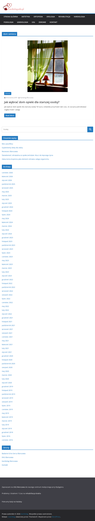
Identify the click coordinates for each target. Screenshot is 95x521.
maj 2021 (5, 341)
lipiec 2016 (6, 436)
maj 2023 (5, 260)
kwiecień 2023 (7, 264)
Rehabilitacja (64, 17)
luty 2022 (5, 310)
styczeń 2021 (7, 352)
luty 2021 (5, 348)
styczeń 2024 (7, 234)
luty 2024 (5, 230)
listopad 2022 (7, 283)
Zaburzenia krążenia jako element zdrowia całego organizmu (25, 159)
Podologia (8, 22)
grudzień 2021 (7, 318)
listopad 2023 (7, 241)
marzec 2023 (7, 268)
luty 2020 (5, 379)
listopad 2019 (7, 390)
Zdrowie (42, 22)
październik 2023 (8, 245)
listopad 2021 (7, 321)
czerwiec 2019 (7, 409)
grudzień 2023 (7, 237)
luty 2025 (5, 199)
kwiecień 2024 (7, 222)
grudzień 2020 (7, 356)
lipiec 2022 (6, 299)
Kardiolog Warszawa (26, 98)
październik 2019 (8, 394)
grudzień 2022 (7, 279)
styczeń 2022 (7, 314)
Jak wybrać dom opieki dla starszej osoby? (31, 102)
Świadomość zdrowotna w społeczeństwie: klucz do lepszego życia (27, 155)
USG (33, 22)
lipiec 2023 (6, 253)
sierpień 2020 (7, 367)
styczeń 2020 (7, 383)
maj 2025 (5, 192)
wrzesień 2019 (7, 398)
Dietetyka (26, 17)
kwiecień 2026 (7, 176)
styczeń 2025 (7, 203)
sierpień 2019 (7, 402)
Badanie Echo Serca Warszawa (13, 453)
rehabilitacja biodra (33, 493)
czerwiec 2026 (7, 173)
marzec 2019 (7, 421)
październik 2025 (8, 184)
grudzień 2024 (7, 207)
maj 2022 (5, 306)
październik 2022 (8, 287)
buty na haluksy (16, 502)
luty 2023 (5, 272)
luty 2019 (5, 425)
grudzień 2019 (7, 386)
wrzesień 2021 (7, 329)
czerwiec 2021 (7, 337)
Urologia (50, 17)
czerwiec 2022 (7, 302)
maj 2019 (5, 413)
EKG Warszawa (7, 457)
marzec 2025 (7, 195)
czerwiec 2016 (7, 440)
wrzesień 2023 (7, 249)
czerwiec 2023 (7, 257)
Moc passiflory (7, 144)
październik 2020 (8, 363)
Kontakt (53, 22)
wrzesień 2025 (7, 188)
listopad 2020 (7, 360)
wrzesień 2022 (7, 291)
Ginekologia (22, 22)
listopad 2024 (7, 211)
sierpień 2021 (7, 333)
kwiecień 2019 (7, 417)
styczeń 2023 (7, 276)
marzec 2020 (7, 375)
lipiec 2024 (6, 215)
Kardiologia (79, 17)
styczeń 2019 (7, 428)
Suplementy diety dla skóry (12, 148)
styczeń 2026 (7, 180)
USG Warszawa (19, 487)
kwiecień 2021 (7, 344)
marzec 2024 (7, 226)
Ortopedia (38, 17)
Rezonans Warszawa (10, 151)
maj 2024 (5, 218)
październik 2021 (8, 325)
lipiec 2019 (6, 405)
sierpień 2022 (7, 295)
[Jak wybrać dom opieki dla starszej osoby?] (47, 66)
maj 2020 (5, 371)
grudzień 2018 (7, 432)
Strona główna (11, 17)
